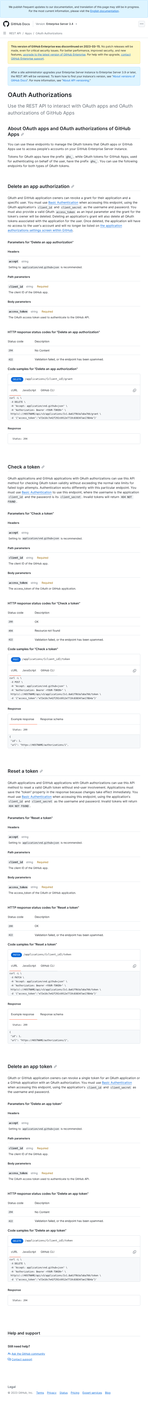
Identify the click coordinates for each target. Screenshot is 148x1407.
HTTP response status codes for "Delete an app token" (48, 1194)
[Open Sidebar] (5, 33)
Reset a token (23, 771)
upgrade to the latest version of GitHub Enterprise (54, 54)
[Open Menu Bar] (141, 24)
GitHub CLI (47, 390)
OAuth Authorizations (49, 33)
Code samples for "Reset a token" (32, 944)
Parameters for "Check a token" (31, 513)
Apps (28, 33)
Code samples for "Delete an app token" (37, 1230)
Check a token (24, 467)
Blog (108, 1392)
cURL (14, 390)
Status (64, 1392)
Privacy (51, 1392)
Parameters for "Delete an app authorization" (40, 242)
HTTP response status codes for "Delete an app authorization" (54, 332)
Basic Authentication (63, 202)
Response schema (51, 719)
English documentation (104, 11)
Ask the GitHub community (28, 1353)
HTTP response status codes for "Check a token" (44, 603)
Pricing (75, 1392)
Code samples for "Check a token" (33, 649)
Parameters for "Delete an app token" (35, 1104)
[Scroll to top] (139, 1398)
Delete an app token (30, 1066)
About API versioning (76, 80)
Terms (40, 1392)
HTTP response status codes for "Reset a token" (43, 907)
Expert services (92, 1392)
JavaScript (29, 390)
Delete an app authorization (39, 186)
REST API (15, 33)
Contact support (22, 1359)
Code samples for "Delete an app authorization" (43, 369)
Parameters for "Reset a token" (30, 818)
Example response (22, 719)
